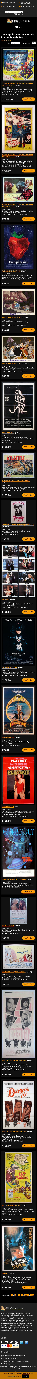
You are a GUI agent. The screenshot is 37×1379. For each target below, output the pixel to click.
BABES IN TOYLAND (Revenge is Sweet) (18, 525)
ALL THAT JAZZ (8, 433)
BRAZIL (5, 1273)
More (26, 1295)
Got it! (26, 1376)
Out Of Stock (28, 891)
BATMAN (5, 599)
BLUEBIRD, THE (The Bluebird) (14, 972)
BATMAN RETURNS (9, 668)
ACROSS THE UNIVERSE (11, 271)
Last (32, 1295)
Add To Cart (28, 99)
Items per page (26, 43)
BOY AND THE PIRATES (11, 1205)
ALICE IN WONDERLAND (11, 317)
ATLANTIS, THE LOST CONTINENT (16, 481)
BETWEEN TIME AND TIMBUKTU (14, 879)
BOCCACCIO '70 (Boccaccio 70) (14, 1060)
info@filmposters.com (27, 6)
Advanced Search (6, 40)
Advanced (26, 12)
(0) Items (20, 14)
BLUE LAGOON (8, 925)
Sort (9, 43)
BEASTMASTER (8, 737)
